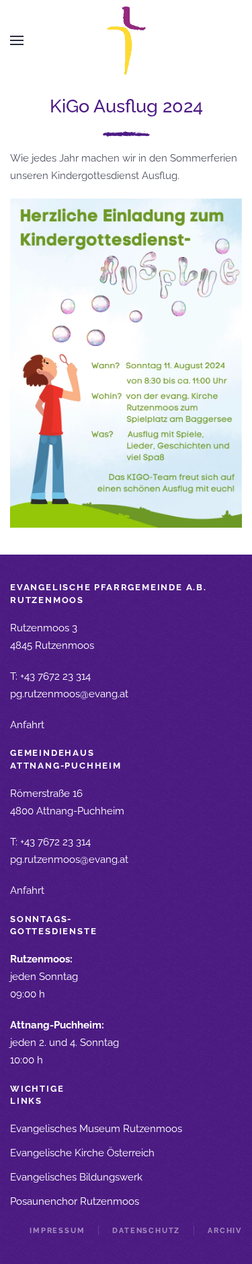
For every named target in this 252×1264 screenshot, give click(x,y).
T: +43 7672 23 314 (50, 676)
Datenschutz (146, 1230)
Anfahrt (27, 725)
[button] (17, 40)
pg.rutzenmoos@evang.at (69, 694)
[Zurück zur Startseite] (126, 41)
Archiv (225, 1230)
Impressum (57, 1230)
